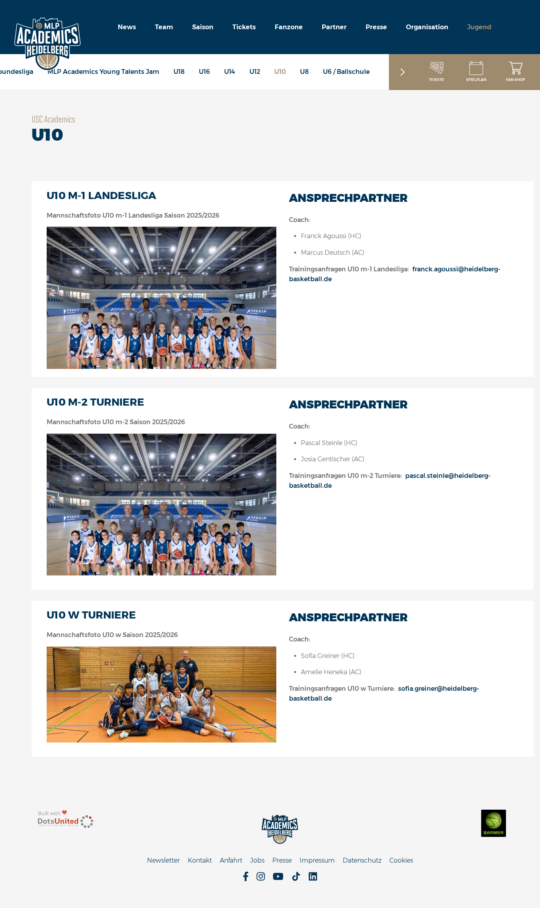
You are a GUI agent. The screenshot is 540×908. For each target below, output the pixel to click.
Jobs (257, 860)
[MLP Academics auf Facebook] (246, 879)
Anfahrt (231, 860)
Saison (202, 27)
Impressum (317, 860)
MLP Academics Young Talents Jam (103, 71)
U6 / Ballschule (346, 71)
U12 (254, 71)
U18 (179, 71)
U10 (280, 71)
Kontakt (200, 860)
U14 (229, 71)
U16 (204, 71)
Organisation (427, 27)
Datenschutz (362, 860)
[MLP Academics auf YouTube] (278, 879)
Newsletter (163, 860)
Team (164, 27)
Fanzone (289, 27)
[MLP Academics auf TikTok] (296, 879)
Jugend (479, 27)
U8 (304, 71)
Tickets (244, 27)
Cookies (401, 860)
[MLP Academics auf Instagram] (260, 879)
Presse (376, 27)
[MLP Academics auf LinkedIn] (313, 879)
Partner (334, 27)
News (127, 27)
